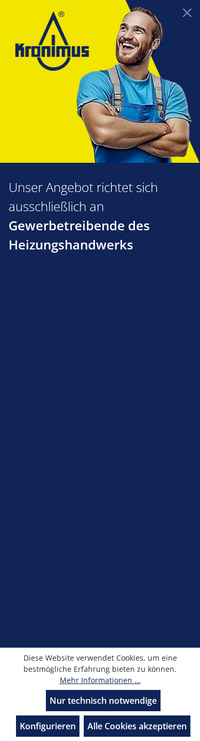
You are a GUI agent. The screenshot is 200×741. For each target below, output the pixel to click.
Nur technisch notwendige (103, 700)
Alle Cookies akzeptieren (137, 726)
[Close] (187, 13)
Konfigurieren (48, 726)
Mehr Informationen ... (100, 680)
